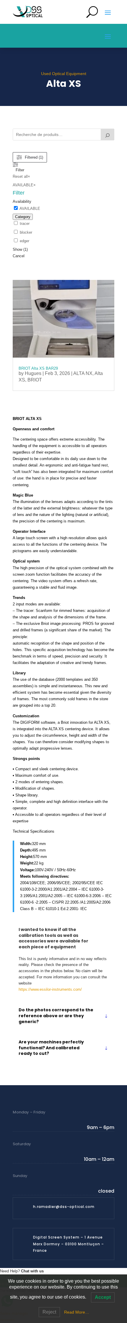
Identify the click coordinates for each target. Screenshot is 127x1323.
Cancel (19, 256)
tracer (25, 223)
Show (20, 249)
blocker (26, 232)
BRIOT (34, 379)
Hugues (33, 373)
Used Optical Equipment (63, 73)
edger (24, 241)
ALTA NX (82, 373)
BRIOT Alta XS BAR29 (38, 368)
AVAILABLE (29, 208)
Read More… (76, 1312)
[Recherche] (107, 134)
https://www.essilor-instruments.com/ (50, 989)
